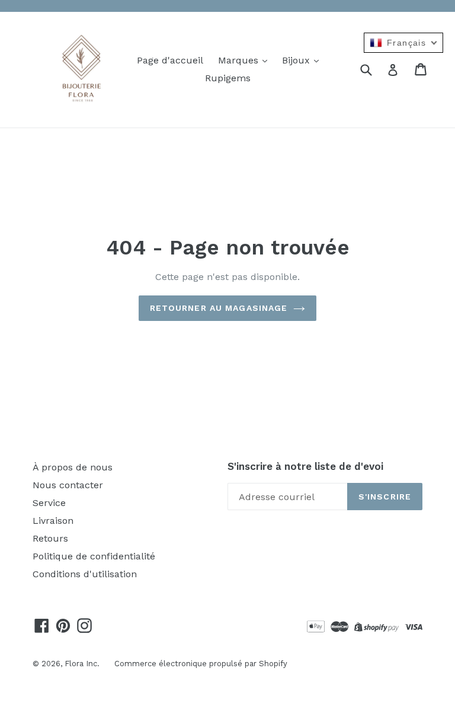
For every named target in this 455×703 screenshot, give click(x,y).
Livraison (53, 520)
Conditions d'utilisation (85, 574)
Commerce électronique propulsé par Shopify (200, 663)
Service (49, 502)
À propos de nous (73, 467)
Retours (50, 538)
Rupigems (228, 78)
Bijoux (297, 60)
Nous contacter (68, 485)
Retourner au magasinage (219, 308)
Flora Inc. (82, 663)
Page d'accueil (170, 60)
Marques (239, 60)
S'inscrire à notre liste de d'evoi (305, 466)
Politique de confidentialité (94, 556)
